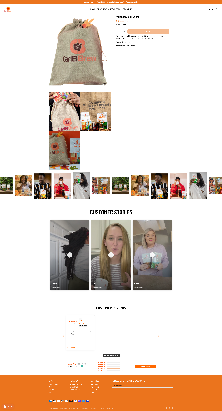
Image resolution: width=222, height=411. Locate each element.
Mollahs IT (78, 408)
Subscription (53, 384)
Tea (50, 392)
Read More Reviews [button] (111, 355)
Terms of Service (76, 384)
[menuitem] (92, 9)
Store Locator (96, 389)
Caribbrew (55, 408)
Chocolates (53, 389)
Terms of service (102, 408)
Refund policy (85, 408)
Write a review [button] (145, 366)
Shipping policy (111, 408)
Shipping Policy (75, 389)
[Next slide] (158, 336)
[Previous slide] (63, 336)
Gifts (50, 395)
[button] (69, 255)
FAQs (92, 392)
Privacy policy (93, 408)
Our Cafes (94, 384)
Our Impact (95, 387)
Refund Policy (74, 387)
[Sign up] (171, 385)
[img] (73, 321)
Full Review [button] (71, 348)
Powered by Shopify (63, 408)
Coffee (51, 387)
